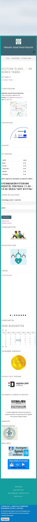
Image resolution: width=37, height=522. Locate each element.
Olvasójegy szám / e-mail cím (11, 200)
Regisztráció (5, 221)
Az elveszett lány (6, 275)
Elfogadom (5, 519)
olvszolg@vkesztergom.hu (14, 97)
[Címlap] (18, 41)
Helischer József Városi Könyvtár (18, 47)
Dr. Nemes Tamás (7, 80)
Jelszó (3, 208)
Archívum (18, 487)
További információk (7, 515)
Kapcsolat (18, 496)
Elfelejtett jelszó (6, 223)
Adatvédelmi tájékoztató (18, 493)
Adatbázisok (18, 490)
